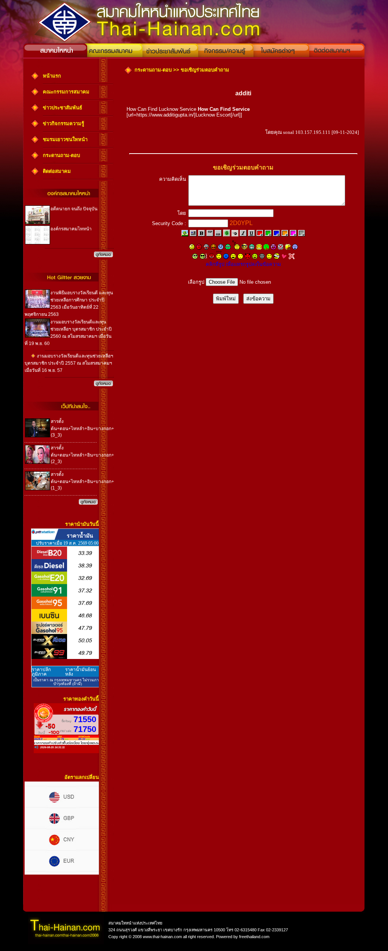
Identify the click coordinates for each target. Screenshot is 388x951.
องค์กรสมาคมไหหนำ (71, 229)
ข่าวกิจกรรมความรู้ (63, 123)
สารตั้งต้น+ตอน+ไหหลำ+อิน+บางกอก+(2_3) (82, 454)
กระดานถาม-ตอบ (61, 155)
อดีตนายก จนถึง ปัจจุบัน (73, 208)
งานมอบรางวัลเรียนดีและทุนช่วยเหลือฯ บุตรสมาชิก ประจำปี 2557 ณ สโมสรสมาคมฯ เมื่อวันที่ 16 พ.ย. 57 (69, 363)
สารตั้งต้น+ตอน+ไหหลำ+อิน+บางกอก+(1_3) (82, 481)
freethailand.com (253, 936)
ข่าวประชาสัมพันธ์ (62, 107)
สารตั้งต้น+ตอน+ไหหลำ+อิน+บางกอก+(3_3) (82, 428)
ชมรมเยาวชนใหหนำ (65, 139)
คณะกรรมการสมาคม (66, 92)
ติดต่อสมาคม (57, 171)
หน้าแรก (52, 76)
